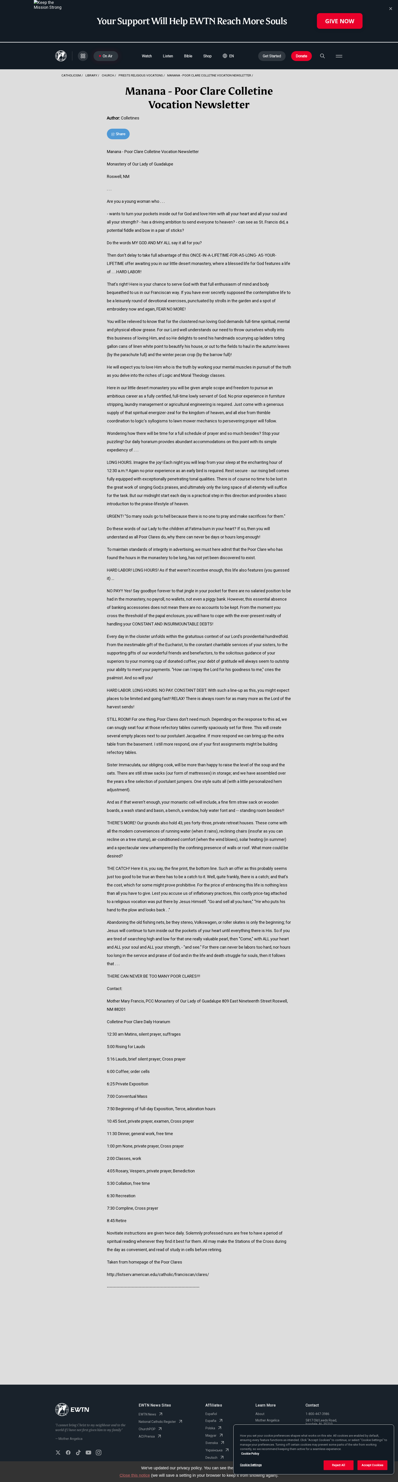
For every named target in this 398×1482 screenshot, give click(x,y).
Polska (210, 1428)
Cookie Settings (251, 1465)
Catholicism (71, 75)
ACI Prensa (147, 1436)
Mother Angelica (267, 1420)
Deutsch (211, 1457)
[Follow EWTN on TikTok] (78, 1453)
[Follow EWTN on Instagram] (98, 1453)
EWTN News (147, 1414)
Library (91, 75)
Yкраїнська (213, 1450)
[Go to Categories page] (83, 56)
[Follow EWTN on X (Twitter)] (58, 1453)
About (259, 1414)
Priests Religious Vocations (141, 75)
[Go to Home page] (72, 1410)
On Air (107, 56)
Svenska (211, 1443)
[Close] (390, 9)
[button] (228, 56)
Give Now (339, 21)
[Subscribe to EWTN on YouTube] (88, 1453)
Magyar (211, 1435)
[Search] (322, 56)
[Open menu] (339, 56)
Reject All (338, 1465)
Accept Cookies (372, 1465)
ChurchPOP (147, 1429)
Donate (301, 56)
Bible (188, 56)
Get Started (272, 56)
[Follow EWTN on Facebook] (68, 1453)
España (210, 1421)
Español (211, 1414)
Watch (147, 56)
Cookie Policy (250, 1453)
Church (108, 75)
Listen (168, 56)
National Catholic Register (157, 1422)
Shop (207, 56)
